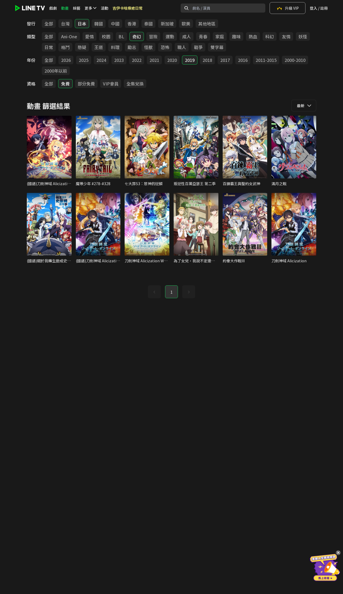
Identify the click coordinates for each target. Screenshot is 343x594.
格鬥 (65, 47)
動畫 (65, 8)
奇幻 (136, 36)
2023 (119, 60)
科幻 (269, 36)
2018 (207, 60)
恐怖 (165, 47)
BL (121, 36)
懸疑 (82, 47)
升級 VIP (292, 8)
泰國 (148, 23)
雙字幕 (217, 47)
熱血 (253, 36)
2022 (136, 60)
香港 (132, 23)
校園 (106, 36)
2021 (154, 60)
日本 (82, 23)
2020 (172, 60)
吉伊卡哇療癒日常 (128, 8)
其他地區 (206, 23)
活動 (104, 8)
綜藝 (76, 8)
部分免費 (86, 83)
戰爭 (198, 47)
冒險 (153, 36)
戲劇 (53, 8)
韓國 (98, 23)
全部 (48, 23)
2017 (225, 60)
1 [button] (171, 292)
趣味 (236, 36)
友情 (286, 36)
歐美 (186, 23)
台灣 (65, 23)
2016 (243, 60)
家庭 (219, 36)
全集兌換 (135, 83)
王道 (98, 47)
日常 (48, 47)
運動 (170, 36)
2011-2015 (266, 60)
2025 (83, 60)
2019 (190, 60)
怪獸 (148, 47)
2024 (101, 60)
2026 (66, 60)
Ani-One (69, 36)
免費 (65, 83)
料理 (115, 47)
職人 (181, 47)
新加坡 (167, 23)
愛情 (89, 36)
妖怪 (303, 36)
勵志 (132, 47)
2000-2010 (295, 60)
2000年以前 (55, 71)
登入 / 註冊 (319, 8)
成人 (186, 36)
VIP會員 (110, 83)
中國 (115, 23)
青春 (203, 36)
